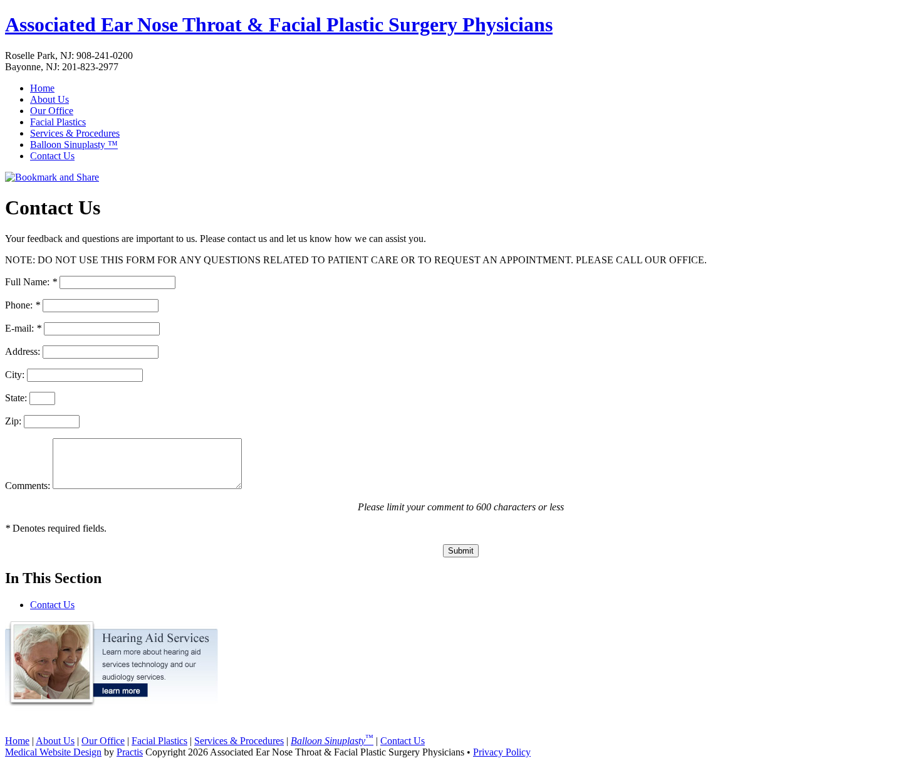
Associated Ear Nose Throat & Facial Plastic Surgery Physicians (279, 24)
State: (16, 397)
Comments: (27, 485)
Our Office (51, 110)
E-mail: (23, 328)
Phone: (22, 305)
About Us (49, 99)
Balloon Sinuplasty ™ (74, 144)
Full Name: (31, 281)
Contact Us (52, 155)
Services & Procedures (75, 133)
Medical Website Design (53, 752)
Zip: (13, 421)
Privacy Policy (502, 752)
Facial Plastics (58, 122)
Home (42, 88)
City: (14, 374)
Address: (22, 351)
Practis (130, 752)
